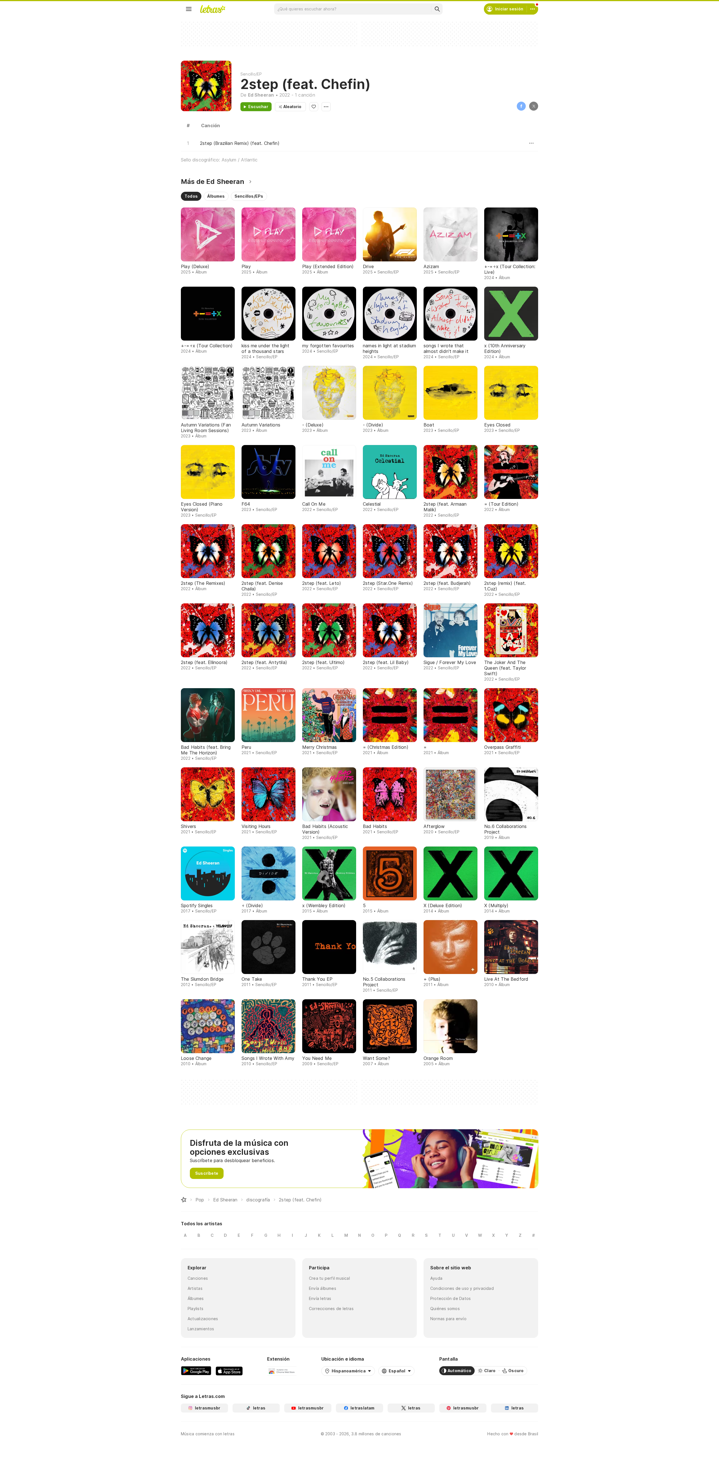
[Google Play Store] (196, 1370)
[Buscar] (437, 9)
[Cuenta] (532, 9)
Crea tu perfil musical (329, 1278)
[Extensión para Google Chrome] (282, 1370)
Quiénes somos (445, 1308)
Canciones (198, 1278)
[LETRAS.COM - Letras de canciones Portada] (213, 9)
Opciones (326, 106)
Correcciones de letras (331, 1308)
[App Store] (229, 1370)
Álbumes (196, 1298)
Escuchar (258, 106)
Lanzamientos (201, 1328)
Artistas (195, 1288)
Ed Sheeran (261, 95)
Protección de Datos (450, 1298)
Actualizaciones (203, 1318)
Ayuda (436, 1278)
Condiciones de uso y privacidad (462, 1288)
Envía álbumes (322, 1288)
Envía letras (320, 1298)
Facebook (521, 106)
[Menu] (189, 9)
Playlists (195, 1308)
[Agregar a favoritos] (313, 106)
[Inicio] (183, 1200)
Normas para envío (448, 1318)
